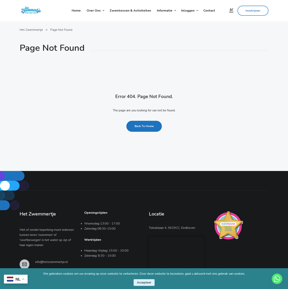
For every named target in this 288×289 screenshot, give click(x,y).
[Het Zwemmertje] (31, 10)
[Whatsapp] (277, 279)
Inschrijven (253, 11)
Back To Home (144, 126)
